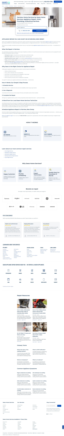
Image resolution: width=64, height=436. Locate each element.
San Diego (19, 424)
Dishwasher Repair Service (10, 154)
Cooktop (4, 249)
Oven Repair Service (9, 151)
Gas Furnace (29, 251)
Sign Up (30, 1)
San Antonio (4, 424)
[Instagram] (47, 414)
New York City (5, 421)
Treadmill (42, 253)
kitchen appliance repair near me (44, 105)
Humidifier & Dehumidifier (32, 255)
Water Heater (29, 256)
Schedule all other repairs (8, 286)
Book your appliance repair (7, 115)
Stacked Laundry (17, 256)
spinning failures (28, 58)
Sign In (26, 1)
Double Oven (5, 250)
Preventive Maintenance (31, 3)
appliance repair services (39, 45)
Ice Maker (16, 252)
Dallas (33, 424)
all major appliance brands (15, 62)
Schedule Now (58, 1)
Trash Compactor (6, 257)
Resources (49, 3)
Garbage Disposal (17, 251)
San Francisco (20, 427)
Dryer (15, 250)
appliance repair (48, 41)
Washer (15, 257)
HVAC (38, 3)
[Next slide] (59, 230)
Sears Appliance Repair (21, 6)
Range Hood (5, 255)
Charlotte (34, 426)
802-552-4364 (48, 1)
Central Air (29, 250)
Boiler (28, 249)
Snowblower (52, 250)
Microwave (5, 254)
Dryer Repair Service (9, 157)
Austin (19, 425)
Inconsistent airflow (19, 61)
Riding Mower (53, 249)
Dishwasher (16, 249)
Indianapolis (4, 427)
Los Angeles (19, 421)
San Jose (4, 425)
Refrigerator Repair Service (10, 152)
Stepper (42, 251)
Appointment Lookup (38, 1)
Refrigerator (16, 255)
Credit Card (55, 3)
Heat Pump (29, 254)
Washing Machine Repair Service (11, 155)
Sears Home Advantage (18, 1)
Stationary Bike (43, 250)
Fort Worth (4, 426)
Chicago (34, 421)
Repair (15, 3)
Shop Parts (43, 3)
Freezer (4, 251)
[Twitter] (48, 414)
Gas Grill (4, 252)
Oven (4, 256)
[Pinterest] (50, 414)
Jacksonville (34, 425)
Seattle (34, 427)
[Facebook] (51, 414)
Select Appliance (21, 27)
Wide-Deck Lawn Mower (55, 251)
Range (15, 254)
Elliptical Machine (43, 249)
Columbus (19, 426)
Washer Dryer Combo (7, 258)
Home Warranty (21, 3)
